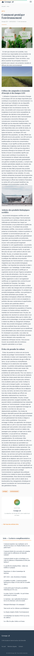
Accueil (3, 6)
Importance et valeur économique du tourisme (14, 572)
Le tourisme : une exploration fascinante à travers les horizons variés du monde (16, 599)
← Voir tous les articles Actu (10, 524)
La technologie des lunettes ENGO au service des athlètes (16, 616)
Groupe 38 (8, 1)
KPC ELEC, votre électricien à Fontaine (15, 577)
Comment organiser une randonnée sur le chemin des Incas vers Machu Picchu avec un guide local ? (17, 545)
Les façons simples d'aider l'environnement (16, 612)
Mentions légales (12, 646)
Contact (21, 646)
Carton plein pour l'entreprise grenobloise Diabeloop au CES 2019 (16, 588)
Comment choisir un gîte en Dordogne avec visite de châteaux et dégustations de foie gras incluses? (17, 560)
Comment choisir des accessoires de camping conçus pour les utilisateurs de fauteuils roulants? (17, 553)
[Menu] (30, 1)
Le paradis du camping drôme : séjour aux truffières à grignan (16, 566)
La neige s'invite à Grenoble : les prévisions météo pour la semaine (16, 594)
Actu (8, 6)
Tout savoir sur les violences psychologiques (16, 608)
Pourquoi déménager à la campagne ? (14, 604)
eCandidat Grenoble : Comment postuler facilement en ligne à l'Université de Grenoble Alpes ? (17, 582)
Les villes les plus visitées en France (14, 621)
